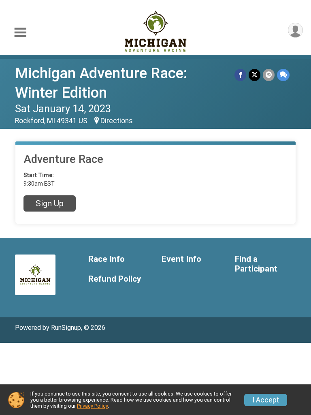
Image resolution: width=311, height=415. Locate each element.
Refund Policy (114, 279)
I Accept (265, 400)
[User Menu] (295, 30)
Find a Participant (256, 264)
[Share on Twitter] (254, 75)
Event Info (181, 259)
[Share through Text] (283, 75)
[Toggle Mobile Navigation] (20, 32)
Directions (116, 121)
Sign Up (50, 203)
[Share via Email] (269, 75)
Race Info (106, 259)
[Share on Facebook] (240, 75)
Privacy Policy (92, 406)
